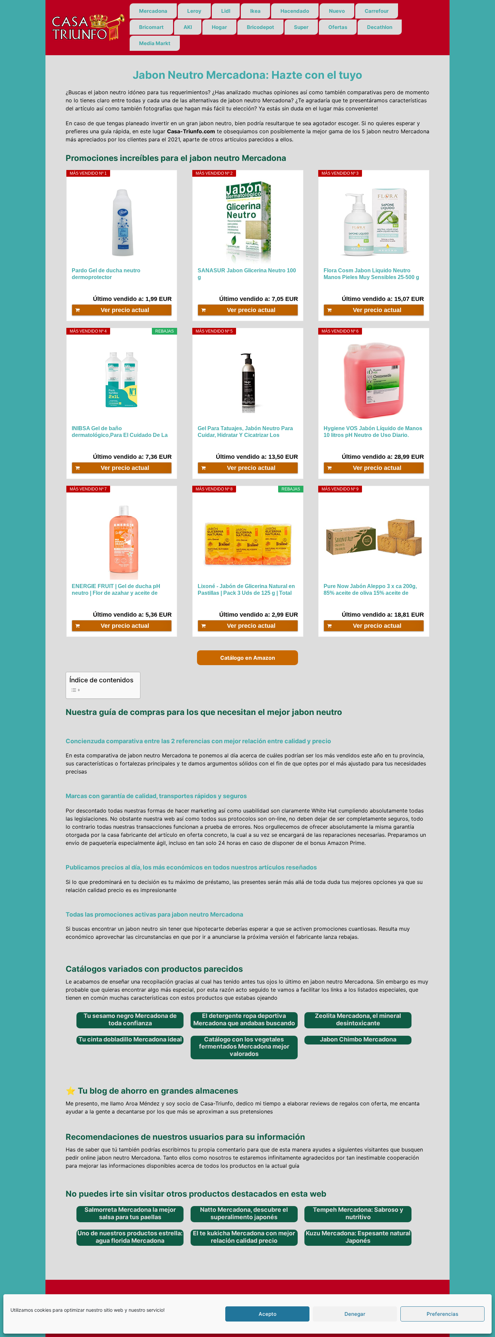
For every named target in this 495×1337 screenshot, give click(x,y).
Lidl (225, 11)
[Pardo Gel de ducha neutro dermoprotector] (122, 222)
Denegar (354, 1314)
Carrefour (377, 11)
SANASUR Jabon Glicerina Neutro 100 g (247, 274)
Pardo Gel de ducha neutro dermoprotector (106, 274)
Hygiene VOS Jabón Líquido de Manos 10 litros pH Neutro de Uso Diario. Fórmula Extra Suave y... (373, 432)
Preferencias (442, 1314)
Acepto (267, 1314)
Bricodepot (260, 27)
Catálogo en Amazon (247, 657)
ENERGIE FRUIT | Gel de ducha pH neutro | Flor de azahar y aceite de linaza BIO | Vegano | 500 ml (116, 589)
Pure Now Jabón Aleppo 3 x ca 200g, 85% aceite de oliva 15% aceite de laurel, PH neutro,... (370, 589)
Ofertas (337, 27)
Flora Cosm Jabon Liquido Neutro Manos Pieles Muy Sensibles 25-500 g (371, 274)
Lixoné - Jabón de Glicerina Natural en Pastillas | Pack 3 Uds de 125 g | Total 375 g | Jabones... (246, 589)
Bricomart (151, 27)
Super (301, 27)
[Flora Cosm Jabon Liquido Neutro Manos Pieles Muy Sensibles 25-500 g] (374, 222)
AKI (188, 27)
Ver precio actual (125, 310)
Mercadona (153, 11)
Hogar (219, 27)
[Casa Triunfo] (87, 27)
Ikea (255, 11)
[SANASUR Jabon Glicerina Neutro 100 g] (248, 222)
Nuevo (337, 11)
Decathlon (379, 27)
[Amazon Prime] (162, 287)
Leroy (194, 11)
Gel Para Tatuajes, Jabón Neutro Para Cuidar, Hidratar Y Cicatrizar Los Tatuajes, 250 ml (245, 432)
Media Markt (154, 43)
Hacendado (294, 11)
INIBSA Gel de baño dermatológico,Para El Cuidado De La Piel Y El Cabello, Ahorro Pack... (120, 432)
